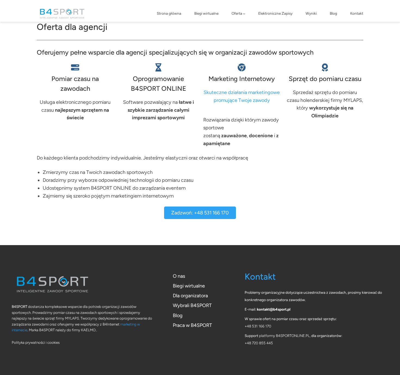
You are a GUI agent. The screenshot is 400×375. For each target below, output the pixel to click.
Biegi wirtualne (189, 286)
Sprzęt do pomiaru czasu (325, 79)
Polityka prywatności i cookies (36, 342)
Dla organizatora (190, 296)
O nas (179, 276)
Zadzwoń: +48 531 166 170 (200, 213)
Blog (178, 315)
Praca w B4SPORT (192, 325)
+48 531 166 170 (258, 326)
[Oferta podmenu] (244, 13)
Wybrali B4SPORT (192, 305)
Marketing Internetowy (241, 79)
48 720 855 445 (260, 343)
